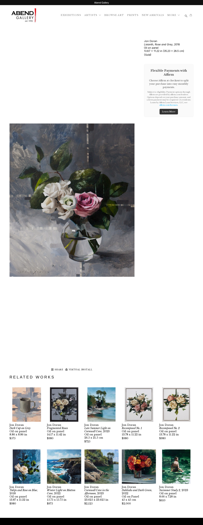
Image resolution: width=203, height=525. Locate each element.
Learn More (168, 111)
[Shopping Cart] (191, 15)
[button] (92, 15)
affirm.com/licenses (168, 105)
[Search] (186, 16)
